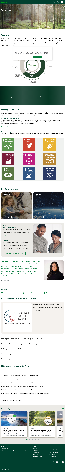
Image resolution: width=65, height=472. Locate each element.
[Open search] (58, 2)
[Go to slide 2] (27, 439)
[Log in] (54, 2)
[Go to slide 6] (34, 439)
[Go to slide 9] (38, 439)
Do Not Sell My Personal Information (25, 56)
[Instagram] (54, 462)
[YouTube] (57, 462)
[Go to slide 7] (35, 439)
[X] (63, 462)
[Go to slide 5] (32, 439)
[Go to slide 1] (26, 439)
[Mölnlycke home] (4, 2)
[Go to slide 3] (29, 439)
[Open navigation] (62, 2)
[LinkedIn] (51, 462)
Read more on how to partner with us (9, 126)
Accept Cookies (37, 56)
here (5, 235)
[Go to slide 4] (30, 439)
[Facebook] (60, 462)
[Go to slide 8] (37, 439)
